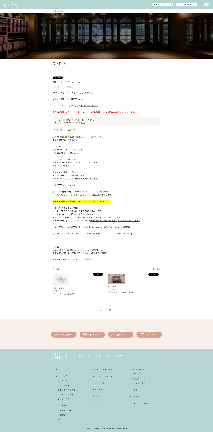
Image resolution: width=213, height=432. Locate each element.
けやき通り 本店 (65, 410)
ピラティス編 (64, 399)
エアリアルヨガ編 (66, 394)
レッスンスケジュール (102, 376)
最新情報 (96, 396)
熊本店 (61, 419)
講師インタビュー (140, 374)
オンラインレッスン (89, 105)
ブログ (95, 403)
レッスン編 (63, 381)
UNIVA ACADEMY (138, 369)
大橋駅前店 (63, 415)
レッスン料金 (98, 383)
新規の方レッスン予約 (164, 4)
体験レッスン (98, 389)
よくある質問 (135, 397)
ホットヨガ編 (64, 385)
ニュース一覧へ (106, 310)
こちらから (72, 140)
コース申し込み (139, 383)
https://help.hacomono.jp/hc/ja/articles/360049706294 (115, 220)
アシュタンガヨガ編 (67, 390)
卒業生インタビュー (141, 379)
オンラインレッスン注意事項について (83, 259)
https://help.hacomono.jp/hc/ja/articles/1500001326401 (108, 227)
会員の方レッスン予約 (188, 4)
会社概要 (133, 390)
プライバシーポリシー (139, 403)
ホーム (58, 369)
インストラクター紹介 (102, 369)
